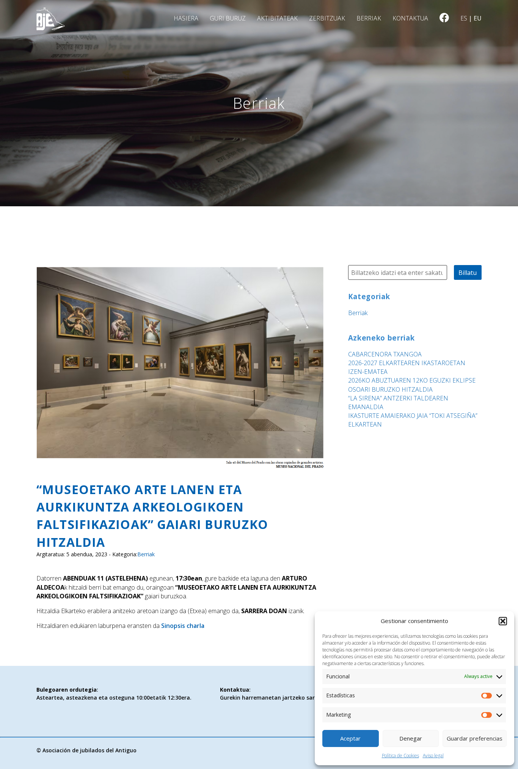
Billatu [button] (467, 272)
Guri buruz (228, 18)
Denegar (410, 738)
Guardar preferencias (474, 738)
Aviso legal (433, 755)
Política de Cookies (400, 755)
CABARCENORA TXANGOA (385, 354)
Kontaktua (410, 18)
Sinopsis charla (182, 625)
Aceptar (350, 738)
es (463, 18)
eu (478, 18)
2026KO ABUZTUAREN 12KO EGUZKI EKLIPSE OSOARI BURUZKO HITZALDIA (412, 384)
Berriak (368, 18)
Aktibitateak (277, 18)
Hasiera (186, 18)
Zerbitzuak (327, 18)
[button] (503, 621)
